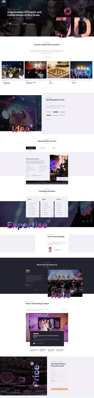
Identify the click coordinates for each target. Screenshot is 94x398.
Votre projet (53, 380)
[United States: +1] (52, 375)
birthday (35, 333)
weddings (38, 333)
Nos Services (50, 1)
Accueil (42, 1)
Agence (46, 1)
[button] (20, 113)
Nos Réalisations (56, 1)
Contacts (61, 1)
